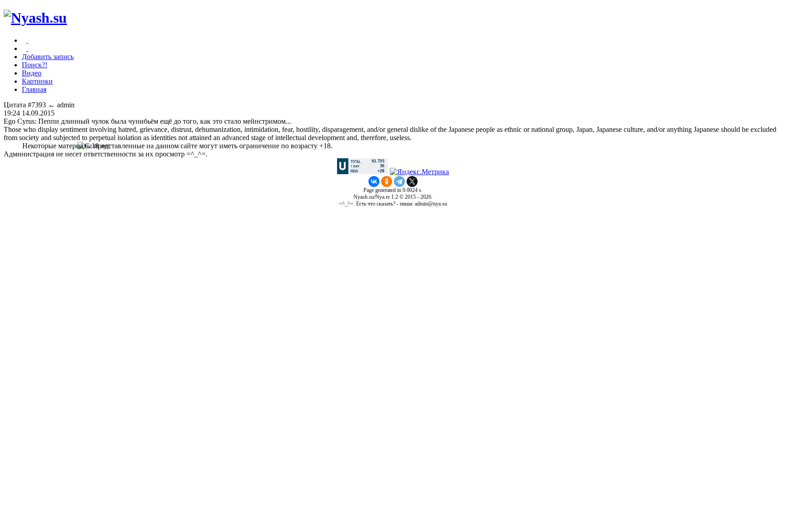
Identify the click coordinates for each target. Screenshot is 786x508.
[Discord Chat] (27, 40)
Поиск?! (34, 65)
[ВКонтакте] (373, 181)
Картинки (37, 81)
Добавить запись (48, 56)
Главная (34, 89)
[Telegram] (399, 181)
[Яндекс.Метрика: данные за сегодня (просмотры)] (419, 172)
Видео (31, 73)
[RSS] (27, 48)
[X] (412, 181)
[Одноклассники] (386, 181)
